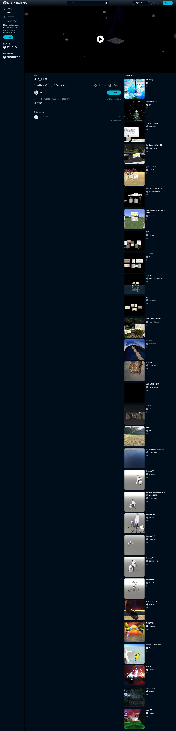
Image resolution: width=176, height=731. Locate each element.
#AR (35, 75)
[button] (96, 85)
